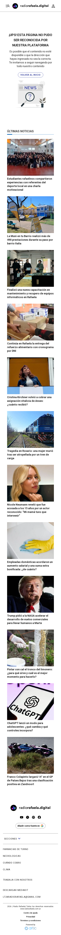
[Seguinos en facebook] (39, 818)
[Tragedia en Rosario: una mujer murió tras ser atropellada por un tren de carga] (30, 429)
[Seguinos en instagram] (33, 818)
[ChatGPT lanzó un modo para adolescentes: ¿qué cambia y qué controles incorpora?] (30, 701)
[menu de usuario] (53, 6)
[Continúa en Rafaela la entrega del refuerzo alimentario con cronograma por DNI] (30, 322)
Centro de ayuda (30, 913)
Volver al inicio (30, 75)
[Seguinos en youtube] (21, 818)
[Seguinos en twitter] (27, 818)
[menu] (7, 6)
